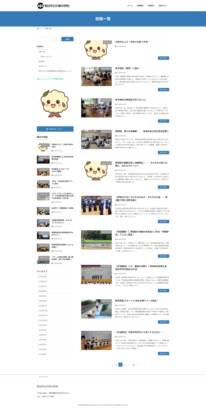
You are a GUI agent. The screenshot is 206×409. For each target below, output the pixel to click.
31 (133, 365)
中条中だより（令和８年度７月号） (132, 42)
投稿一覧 (42, 52)
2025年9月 (43, 325)
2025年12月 (43, 310)
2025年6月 (43, 340)
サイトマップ (43, 377)
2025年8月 (43, 330)
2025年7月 (43, 335)
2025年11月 (43, 315)
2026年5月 (43, 286)
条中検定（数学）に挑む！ (128, 68)
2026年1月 (43, 306)
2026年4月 (43, 291)
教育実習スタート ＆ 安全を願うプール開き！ (137, 300)
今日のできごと (46, 56)
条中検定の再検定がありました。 (131, 99)
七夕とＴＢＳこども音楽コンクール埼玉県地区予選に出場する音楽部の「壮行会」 (62, 195)
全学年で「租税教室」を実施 (62, 208)
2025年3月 (43, 354)
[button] (55, 129)
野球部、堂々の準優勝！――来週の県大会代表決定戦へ (142, 131)
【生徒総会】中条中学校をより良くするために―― (140, 332)
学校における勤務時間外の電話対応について (55, 71)
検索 (67, 39)
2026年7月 (43, 277)
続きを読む (163, 58)
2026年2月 (43, 301)
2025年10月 (43, 320)
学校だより (43, 66)
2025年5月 (43, 344)
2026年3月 (43, 296)
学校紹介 (42, 61)
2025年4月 (43, 349)
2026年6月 (43, 281)
